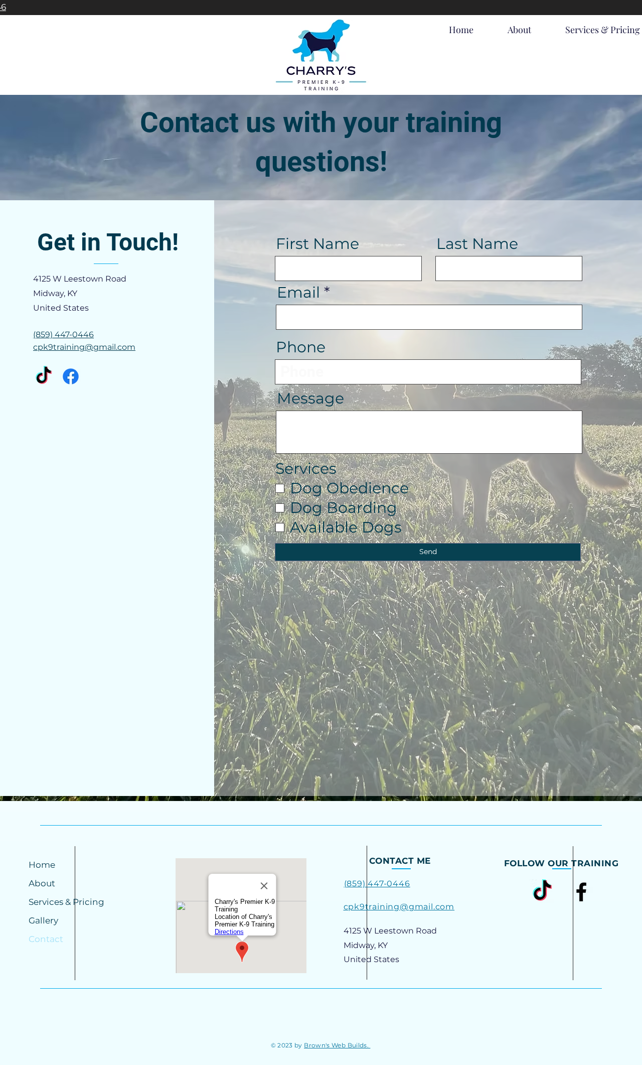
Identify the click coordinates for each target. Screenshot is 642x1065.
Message (310, 398)
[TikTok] (43, 376)
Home (42, 865)
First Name (317, 243)
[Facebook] (70, 376)
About (42, 883)
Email (298, 292)
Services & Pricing (66, 902)
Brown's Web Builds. (337, 1045)
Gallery (43, 920)
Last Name (477, 243)
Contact (46, 939)
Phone (301, 347)
